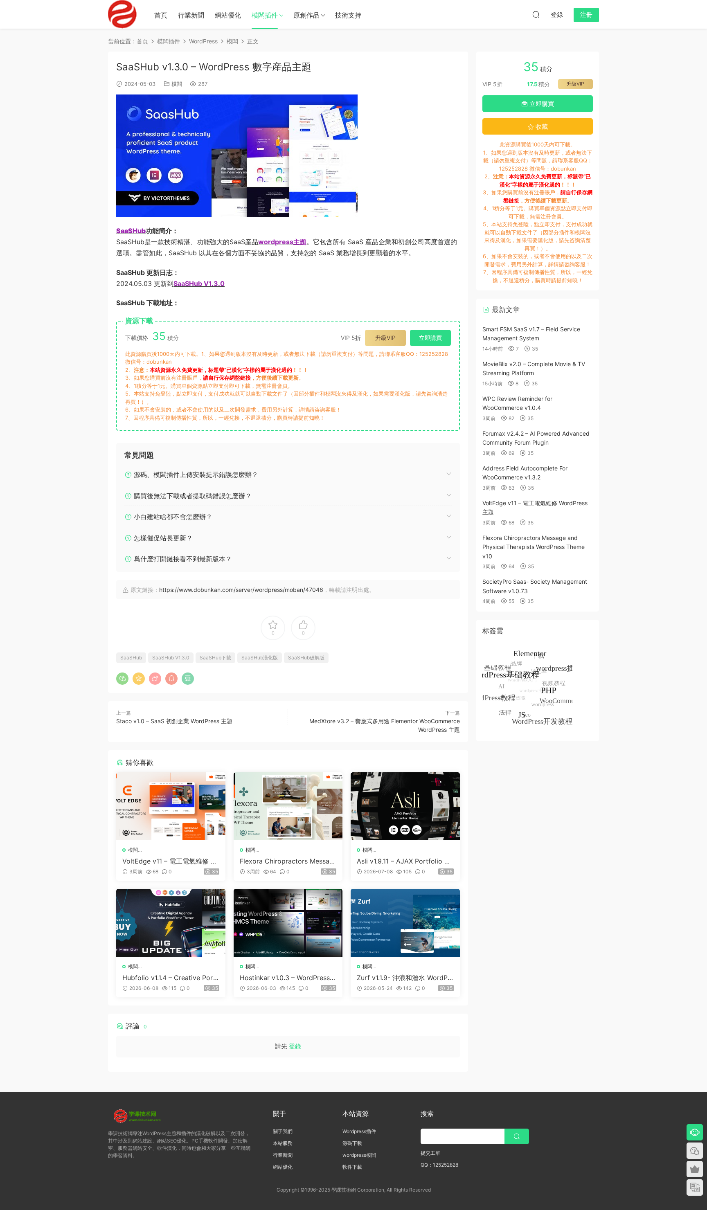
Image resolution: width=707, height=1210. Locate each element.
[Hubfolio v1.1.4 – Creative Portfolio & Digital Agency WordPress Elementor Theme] (170, 923)
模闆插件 (265, 15)
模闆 (176, 84)
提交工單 (430, 1153)
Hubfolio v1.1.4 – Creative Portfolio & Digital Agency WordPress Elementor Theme (170, 978)
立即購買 (430, 337)
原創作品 (306, 15)
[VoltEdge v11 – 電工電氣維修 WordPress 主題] (170, 806)
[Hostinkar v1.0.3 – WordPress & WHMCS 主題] (288, 923)
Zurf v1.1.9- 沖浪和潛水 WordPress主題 (403, 978)
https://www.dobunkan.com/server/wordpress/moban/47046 (241, 589)
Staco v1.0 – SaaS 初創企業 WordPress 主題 (174, 720)
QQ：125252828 (439, 1165)
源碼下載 (352, 1143)
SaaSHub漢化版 (259, 657)
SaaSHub (131, 657)
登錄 (295, 1046)
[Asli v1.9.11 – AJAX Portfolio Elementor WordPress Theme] (405, 806)
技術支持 (348, 15)
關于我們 (283, 1131)
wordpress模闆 (359, 1155)
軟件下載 (352, 1167)
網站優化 (228, 15)
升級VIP (385, 337)
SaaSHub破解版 (306, 657)
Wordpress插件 (359, 1131)
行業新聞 (191, 15)
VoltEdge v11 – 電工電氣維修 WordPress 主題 (169, 861)
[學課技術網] (122, 14)
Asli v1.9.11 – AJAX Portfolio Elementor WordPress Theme (403, 861)
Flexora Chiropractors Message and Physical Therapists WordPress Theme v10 (286, 861)
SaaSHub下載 (215, 657)
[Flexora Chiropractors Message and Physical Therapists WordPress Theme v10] (288, 806)
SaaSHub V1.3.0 (170, 657)
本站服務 (283, 1143)
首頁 (160, 15)
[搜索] (536, 14)
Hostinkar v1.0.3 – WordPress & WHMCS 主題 (288, 978)
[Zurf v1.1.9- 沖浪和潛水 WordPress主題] (405, 923)
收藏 (541, 126)
